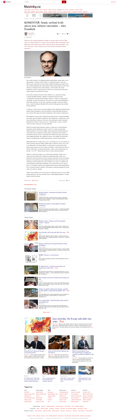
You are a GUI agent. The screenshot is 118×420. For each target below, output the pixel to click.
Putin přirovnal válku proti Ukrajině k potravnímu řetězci (34, 352)
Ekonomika (71, 9)
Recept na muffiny (63, 394)
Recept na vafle (62, 399)
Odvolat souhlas (75, 415)
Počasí (69, 11)
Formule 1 (50, 399)
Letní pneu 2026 (86, 392)
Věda (37, 11)
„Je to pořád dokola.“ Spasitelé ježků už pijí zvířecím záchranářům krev (53, 301)
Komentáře (59, 9)
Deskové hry (68, 410)
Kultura (66, 9)
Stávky (35, 184)
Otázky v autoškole (87, 399)
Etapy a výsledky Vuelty (41, 394)
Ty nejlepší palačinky (63, 392)
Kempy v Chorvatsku (75, 392)
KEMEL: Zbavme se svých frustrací (49, 255)
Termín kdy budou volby (29, 397)
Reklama (38, 415)
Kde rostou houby (59, 406)
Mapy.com (43, 406)
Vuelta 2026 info (39, 392)
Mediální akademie (53, 415)
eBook (60, 33)
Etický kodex (61, 415)
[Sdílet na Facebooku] (67, 180)
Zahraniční (45, 9)
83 (69, 34)
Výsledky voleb (27, 395)
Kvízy (61, 11)
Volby (41, 9)
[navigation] (2, 2)
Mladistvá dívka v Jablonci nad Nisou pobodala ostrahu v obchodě (52, 221)
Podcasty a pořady (52, 11)
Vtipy (40, 256)
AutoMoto (33, 11)
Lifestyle (76, 9)
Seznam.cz (113, 1)
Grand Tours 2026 (40, 401)
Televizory (75, 410)
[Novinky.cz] (32, 7)
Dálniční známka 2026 (87, 394)
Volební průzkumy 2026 (29, 394)
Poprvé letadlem (74, 394)
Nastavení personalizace (85, 415)
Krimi (63, 9)
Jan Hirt (37, 395)
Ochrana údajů (68, 415)
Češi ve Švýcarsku (75, 397)
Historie (45, 11)
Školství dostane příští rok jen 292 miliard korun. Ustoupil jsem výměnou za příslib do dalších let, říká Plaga (83, 353)
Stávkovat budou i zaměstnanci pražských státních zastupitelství (53, 193)
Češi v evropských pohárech (78, 406)
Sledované (85, 11)
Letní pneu (62, 410)
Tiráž (47, 415)
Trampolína (51, 408)
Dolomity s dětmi (74, 401)
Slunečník (57, 408)
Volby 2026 (26, 392)
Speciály (65, 11)
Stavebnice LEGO (47, 410)
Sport (58, 11)
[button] (47, 63)
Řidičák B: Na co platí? (88, 397)
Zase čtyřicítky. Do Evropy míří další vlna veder (52, 232)
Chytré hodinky (81, 410)
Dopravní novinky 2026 (88, 395)
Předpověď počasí (51, 406)
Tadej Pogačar (39, 397)
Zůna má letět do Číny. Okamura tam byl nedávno (58, 352)
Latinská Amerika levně (76, 399)
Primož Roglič (39, 399)
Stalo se (33, 9)
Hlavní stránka (27, 9)
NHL (49, 401)
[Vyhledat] (64, 2)
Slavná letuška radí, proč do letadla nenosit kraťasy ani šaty (54, 278)
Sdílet (65, 33)
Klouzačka (63, 408)
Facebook (29, 415)
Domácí (37, 9)
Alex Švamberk (31, 33)
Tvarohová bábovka (63, 397)
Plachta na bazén (44, 408)
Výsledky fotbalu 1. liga (53, 394)
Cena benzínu (67, 406)
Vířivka (85, 408)
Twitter (34, 415)
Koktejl (80, 9)
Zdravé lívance (62, 395)
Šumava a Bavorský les (76, 395)
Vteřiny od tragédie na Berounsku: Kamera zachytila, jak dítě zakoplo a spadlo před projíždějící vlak (53, 289)
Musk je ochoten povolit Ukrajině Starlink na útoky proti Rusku (53, 244)
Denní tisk (80, 11)
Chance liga (50, 392)
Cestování (41, 11)
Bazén (38, 408)
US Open (50, 397)
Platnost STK (85, 401)
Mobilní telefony (38, 410)
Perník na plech (62, 401)
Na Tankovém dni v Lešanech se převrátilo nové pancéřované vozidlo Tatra (52, 267)
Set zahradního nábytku (71, 408)
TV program (74, 11)
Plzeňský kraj (41, 303)
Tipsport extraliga (51, 395)
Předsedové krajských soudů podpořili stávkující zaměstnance (52, 204)
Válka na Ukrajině (52, 9)
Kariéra (43, 415)
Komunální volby (27, 401)
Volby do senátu (27, 399)
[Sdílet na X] (69, 180)
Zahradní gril (80, 408)
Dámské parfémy (55, 410)
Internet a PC (27, 11)
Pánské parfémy (89, 410)
